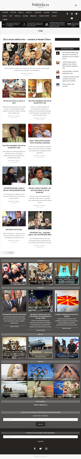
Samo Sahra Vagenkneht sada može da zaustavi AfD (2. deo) (39, 102)
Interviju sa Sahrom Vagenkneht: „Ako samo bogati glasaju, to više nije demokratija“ (40, 190)
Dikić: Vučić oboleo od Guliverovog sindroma (40, 282)
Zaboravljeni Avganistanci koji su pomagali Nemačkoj (40, 355)
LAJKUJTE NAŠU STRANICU (67, 39)
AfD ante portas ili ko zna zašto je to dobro (14, 102)
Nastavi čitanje (27, 73)
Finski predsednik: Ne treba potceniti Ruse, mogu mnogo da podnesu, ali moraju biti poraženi (22, 24)
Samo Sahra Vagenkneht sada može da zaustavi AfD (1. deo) (14, 146)
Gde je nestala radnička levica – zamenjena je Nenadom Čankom (27, 39)
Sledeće (11, 252)
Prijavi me (40, 424)
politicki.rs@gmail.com (40, 405)
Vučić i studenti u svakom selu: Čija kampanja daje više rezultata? (66, 355)
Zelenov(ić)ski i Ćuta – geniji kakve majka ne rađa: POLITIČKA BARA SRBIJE (39, 233)
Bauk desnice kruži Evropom (14, 229)
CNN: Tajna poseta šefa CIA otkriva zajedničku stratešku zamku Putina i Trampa (67, 24)
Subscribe (40, 441)
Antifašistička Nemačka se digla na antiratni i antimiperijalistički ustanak (14, 189)
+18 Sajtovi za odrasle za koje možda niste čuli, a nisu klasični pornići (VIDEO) (70, 79)
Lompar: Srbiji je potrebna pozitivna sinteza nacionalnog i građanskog (39, 141)
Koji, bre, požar (14, 283)
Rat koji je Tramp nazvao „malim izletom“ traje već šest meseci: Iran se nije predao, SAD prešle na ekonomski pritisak (14, 354)
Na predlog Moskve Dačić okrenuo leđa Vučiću (14, 314)
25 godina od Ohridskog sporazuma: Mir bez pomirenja (66, 315)
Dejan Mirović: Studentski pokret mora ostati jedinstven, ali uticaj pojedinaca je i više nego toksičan (40, 316)
